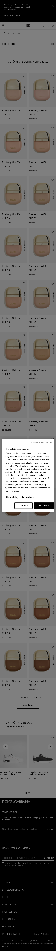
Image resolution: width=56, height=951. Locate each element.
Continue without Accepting (41, 442)
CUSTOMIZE (23, 505)
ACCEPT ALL (44, 505)
